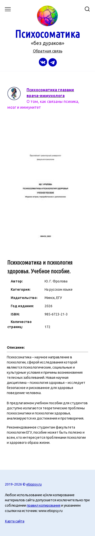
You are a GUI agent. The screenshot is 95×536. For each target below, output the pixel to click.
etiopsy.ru (34, 484)
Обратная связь (47, 51)
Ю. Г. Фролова (56, 281)
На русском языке (59, 289)
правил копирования (43, 505)
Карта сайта (14, 521)
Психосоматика (47, 33)
